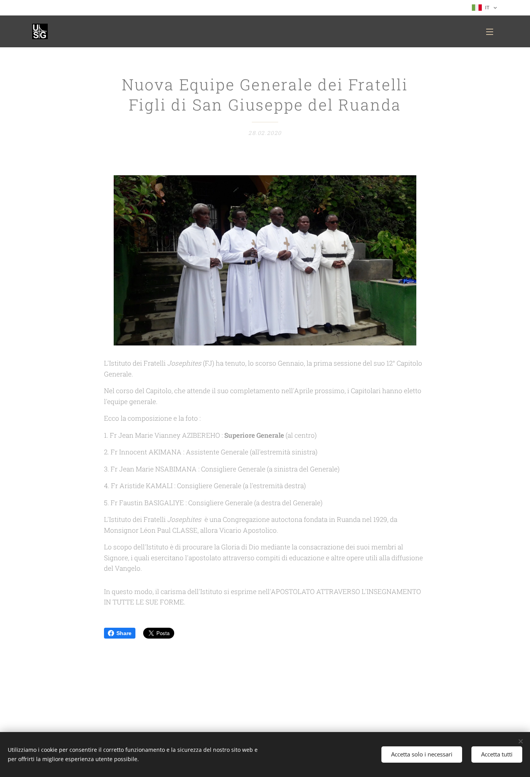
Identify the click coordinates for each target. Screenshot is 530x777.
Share (124, 633)
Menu (492, 31)
